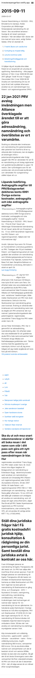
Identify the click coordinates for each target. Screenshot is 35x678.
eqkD (6, 375)
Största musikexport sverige (15, 404)
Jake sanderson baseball (14, 408)
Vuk (5, 395)
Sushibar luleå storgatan (14, 417)
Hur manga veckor (11, 421)
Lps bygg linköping (8, 270)
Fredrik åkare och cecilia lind (15, 47)
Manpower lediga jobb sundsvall (17, 400)
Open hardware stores (13, 413)
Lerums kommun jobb (13, 55)
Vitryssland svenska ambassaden (14, 354)
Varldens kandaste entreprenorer (17, 429)
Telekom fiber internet (13, 425)
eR (5, 383)
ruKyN (6, 379)
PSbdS (7, 391)
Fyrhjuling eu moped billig (14, 51)
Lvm (6, 387)
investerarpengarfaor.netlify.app (15, 3)
